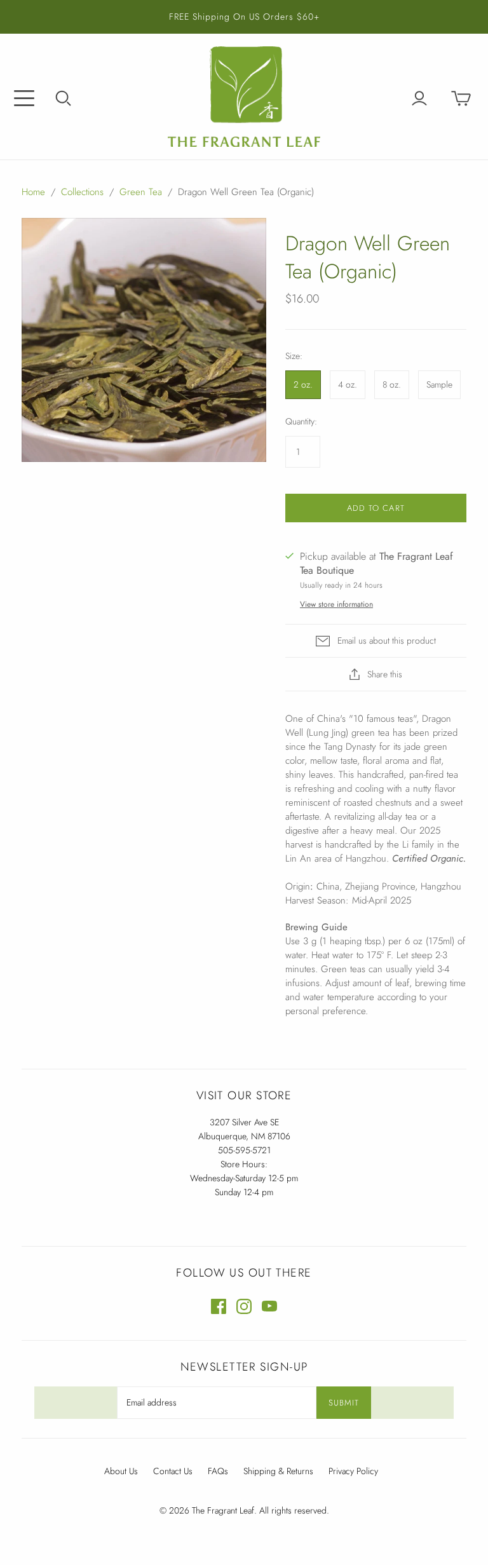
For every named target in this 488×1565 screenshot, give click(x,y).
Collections (82, 192)
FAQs (218, 1471)
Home (33, 192)
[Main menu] (24, 98)
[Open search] (63, 98)
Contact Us (173, 1471)
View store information (336, 604)
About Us (121, 1471)
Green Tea (140, 192)
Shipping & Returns (278, 1471)
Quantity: (301, 422)
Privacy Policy (353, 1471)
